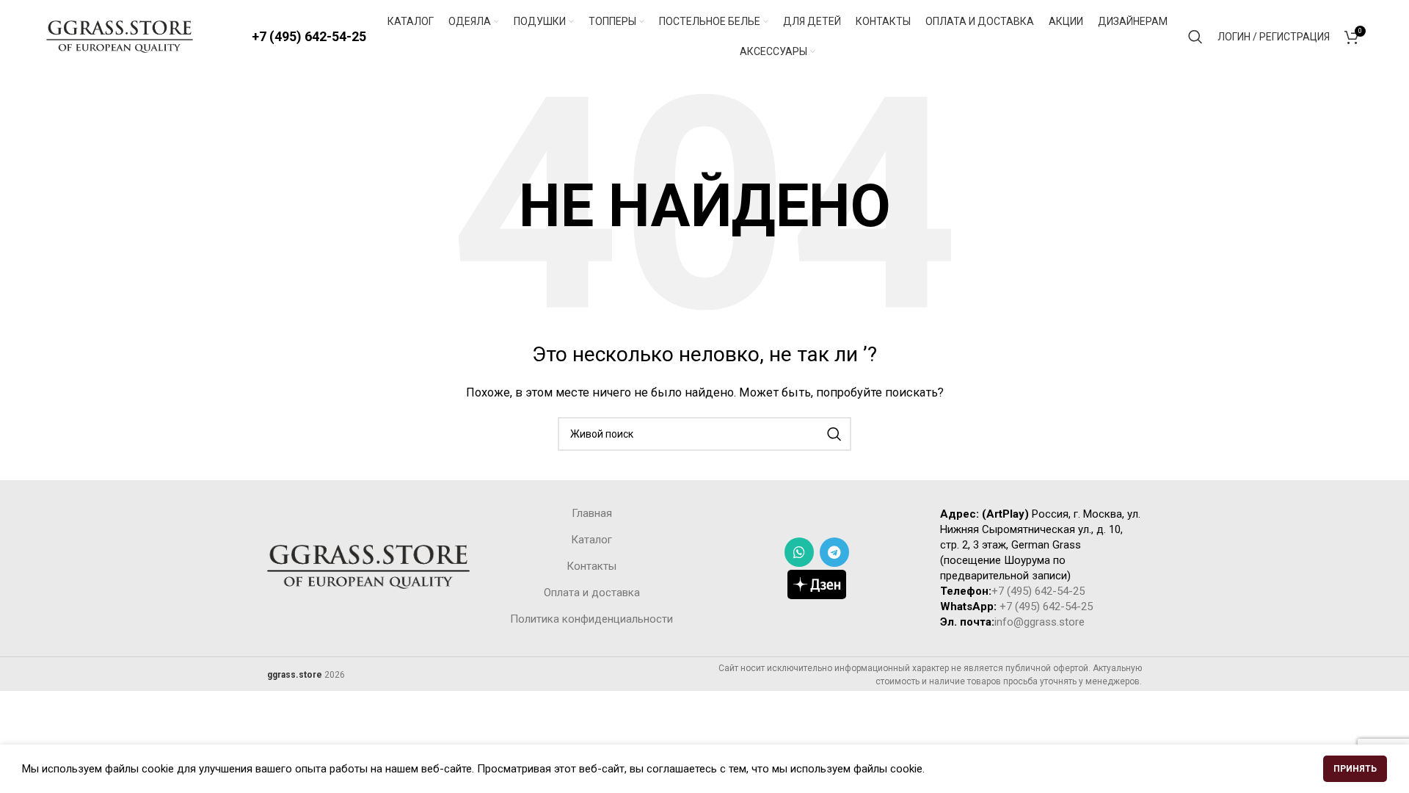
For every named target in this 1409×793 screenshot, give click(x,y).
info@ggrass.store (1039, 622)
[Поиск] (1195, 36)
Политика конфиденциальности (591, 619)
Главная (592, 513)
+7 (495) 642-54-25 (309, 36)
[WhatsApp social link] (799, 552)
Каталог (591, 539)
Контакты (591, 566)
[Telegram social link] (834, 552)
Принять (1355, 769)
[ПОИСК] (834, 434)
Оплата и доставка (592, 592)
